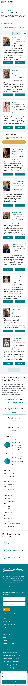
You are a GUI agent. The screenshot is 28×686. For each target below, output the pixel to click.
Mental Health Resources (9, 625)
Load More (14, 370)
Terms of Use (6, 634)
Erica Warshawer (16, 212)
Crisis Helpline (6, 621)
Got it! (14, 682)
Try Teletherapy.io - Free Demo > (11, 665)
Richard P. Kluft (16, 309)
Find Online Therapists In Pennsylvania (14, 543)
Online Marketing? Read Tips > (11, 658)
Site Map (5, 640)
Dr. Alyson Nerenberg (18, 181)
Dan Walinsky (15, 38)
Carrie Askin (15, 70)
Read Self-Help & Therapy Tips (15, 550)
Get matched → (14, 142)
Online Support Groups (9, 643)
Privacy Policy (6, 637)
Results (17, 33)
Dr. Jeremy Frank (16, 338)
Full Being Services (17, 245)
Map (25, 33)
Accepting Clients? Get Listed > (11, 652)
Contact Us (6, 631)
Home (2, 10)
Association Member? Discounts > (12, 655)
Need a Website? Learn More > (11, 662)
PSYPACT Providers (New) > (10, 668)
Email (8, 62)
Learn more (5, 678)
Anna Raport (15, 102)
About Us (5, 628)
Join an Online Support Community (14, 558)
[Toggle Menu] (25, 2)
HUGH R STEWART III (17, 149)
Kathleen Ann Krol (17, 277)
